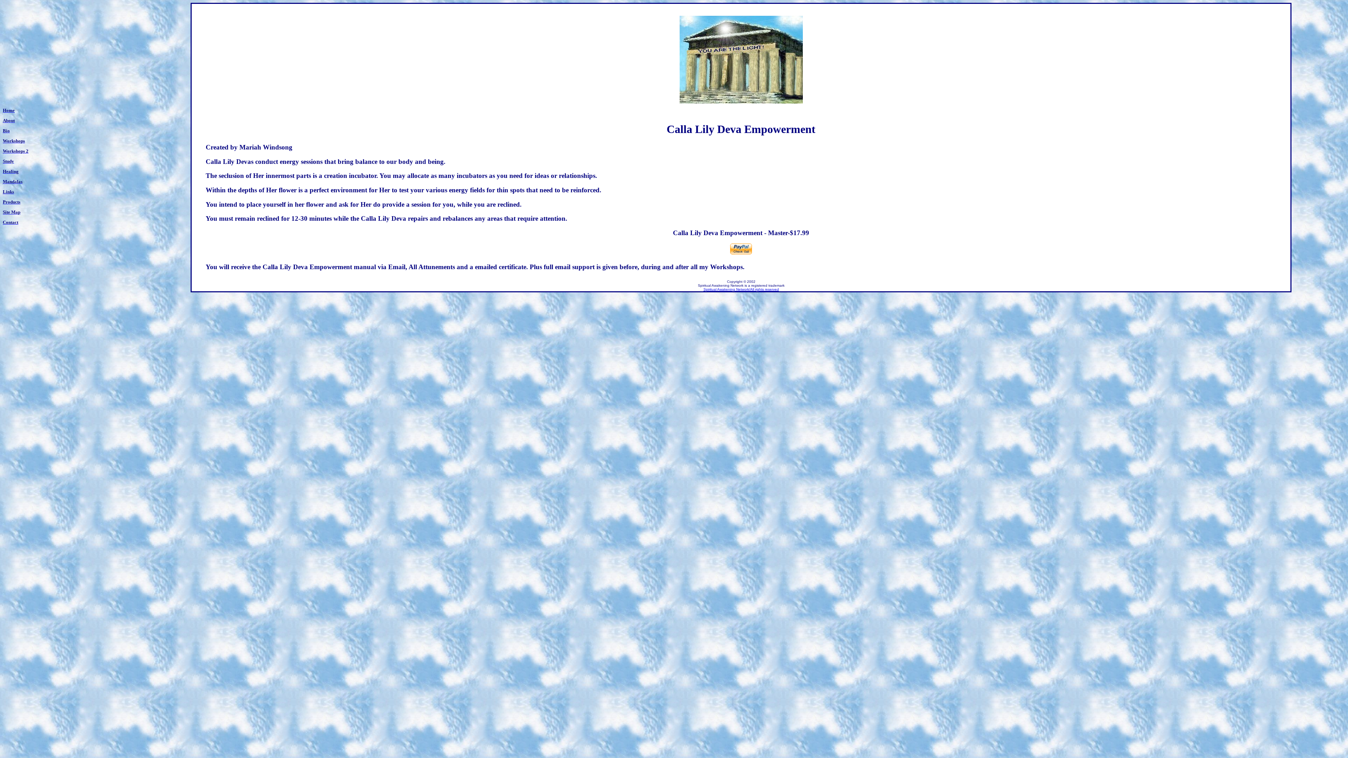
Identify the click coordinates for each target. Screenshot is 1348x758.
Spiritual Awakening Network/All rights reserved (741, 289)
